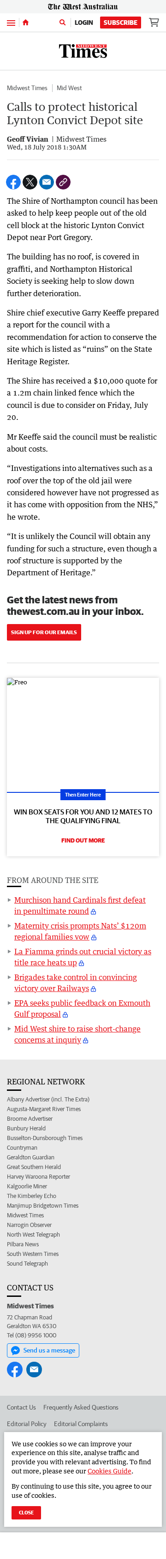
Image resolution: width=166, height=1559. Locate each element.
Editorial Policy (27, 1423)
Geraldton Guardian (30, 1157)
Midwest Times (27, 88)
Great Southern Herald (34, 1167)
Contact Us (21, 1407)
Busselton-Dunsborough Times (45, 1138)
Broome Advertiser (30, 1118)
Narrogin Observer (29, 1224)
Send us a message (49, 1350)
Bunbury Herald (26, 1128)
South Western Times (33, 1253)
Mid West (69, 88)
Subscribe (120, 22)
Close (26, 1512)
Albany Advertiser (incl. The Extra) (48, 1099)
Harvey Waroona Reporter (38, 1176)
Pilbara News (23, 1244)
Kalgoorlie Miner (27, 1186)
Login (84, 22)
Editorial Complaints (81, 1423)
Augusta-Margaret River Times (44, 1109)
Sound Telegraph (27, 1263)
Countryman (22, 1147)
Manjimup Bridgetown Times (42, 1205)
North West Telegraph (33, 1234)
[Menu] (11, 22)
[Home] (25, 22)
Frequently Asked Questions (81, 1407)
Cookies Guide (109, 1471)
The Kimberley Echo (31, 1195)
